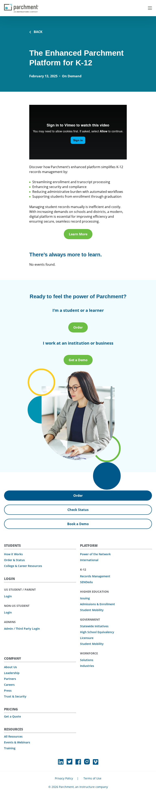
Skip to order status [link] (53, 4)
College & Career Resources (23, 566)
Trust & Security (15, 696)
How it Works (13, 554)
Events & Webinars (17, 742)
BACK (38, 32)
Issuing (85, 598)
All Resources (13, 736)
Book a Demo (78, 524)
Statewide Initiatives (94, 626)
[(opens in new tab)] (61, 762)
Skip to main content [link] (14, 4)
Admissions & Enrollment (97, 604)
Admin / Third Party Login (22, 629)
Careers (9, 685)
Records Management (95, 576)
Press (8, 690)
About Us (10, 667)
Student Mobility (92, 610)
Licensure (86, 638)
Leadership (12, 673)
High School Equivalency (97, 632)
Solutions (86, 660)
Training (9, 748)
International (89, 560)
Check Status (78, 509)
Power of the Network (95, 554)
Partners (10, 679)
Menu (150, 8)
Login (8, 596)
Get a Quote (12, 716)
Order (78, 327)
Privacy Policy (64, 778)
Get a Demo (78, 360)
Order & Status (14, 560)
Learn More (78, 234)
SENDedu (86, 582)
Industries (87, 666)
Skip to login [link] (34, 4)
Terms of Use (92, 778)
